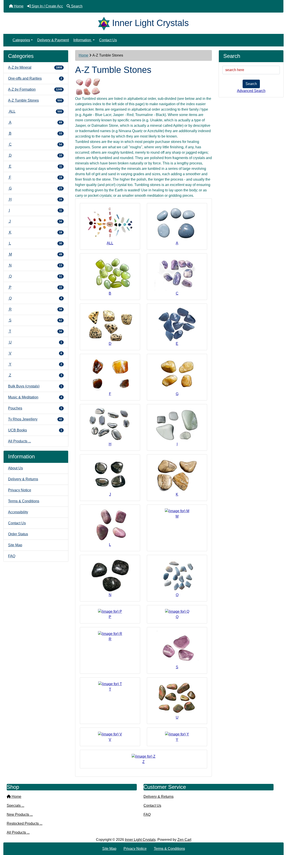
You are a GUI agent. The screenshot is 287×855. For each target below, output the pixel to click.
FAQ (11, 556)
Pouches (35, 408)
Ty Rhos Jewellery (35, 419)
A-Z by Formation (35, 89)
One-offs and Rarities (35, 78)
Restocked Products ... (24, 823)
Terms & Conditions (23, 501)
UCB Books (35, 430)
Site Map (15, 545)
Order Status (18, 534)
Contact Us (108, 40)
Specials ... (15, 805)
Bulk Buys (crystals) (35, 386)
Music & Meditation (35, 397)
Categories (21, 40)
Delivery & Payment (53, 40)
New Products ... (20, 814)
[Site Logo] (105, 23)
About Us (15, 468)
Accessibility (18, 512)
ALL (35, 111)
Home (83, 55)
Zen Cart (184, 840)
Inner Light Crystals (140, 840)
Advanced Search (251, 91)
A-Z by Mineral (35, 67)
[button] (278, 833)
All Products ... (19, 441)
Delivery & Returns (23, 479)
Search (251, 84)
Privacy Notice (19, 490)
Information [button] (82, 40)
